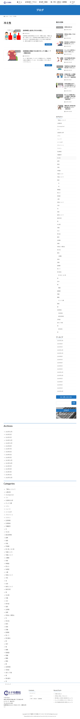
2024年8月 (59, 356)
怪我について (60, 202)
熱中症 (58, 234)
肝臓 (58, 262)
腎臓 (58, 294)
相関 (58, 243)
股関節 (58, 265)
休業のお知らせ (68, 27)
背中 (58, 281)
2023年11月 (60, 372)
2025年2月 (59, 343)
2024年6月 (59, 362)
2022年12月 (60, 391)
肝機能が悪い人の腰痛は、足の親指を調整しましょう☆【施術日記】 (70, 75)
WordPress (31, 716)
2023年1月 (59, 388)
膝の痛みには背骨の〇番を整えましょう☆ (64, 698)
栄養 (58, 227)
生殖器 (58, 240)
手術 (58, 205)
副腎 (58, 161)
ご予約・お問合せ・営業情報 (36, 698)
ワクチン (59, 148)
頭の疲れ (60, 329)
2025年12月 (60, 340)
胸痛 (59, 287)
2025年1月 (59, 347)
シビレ (58, 135)
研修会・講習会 (61, 246)
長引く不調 (60, 322)
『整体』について (61, 120)
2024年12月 (60, 350)
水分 (58, 230)
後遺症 (58, 196)
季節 (58, 180)
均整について (60, 177)
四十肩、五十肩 (62, 275)
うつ (58, 129)
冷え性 (58, 158)
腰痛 (58, 297)
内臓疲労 (59, 154)
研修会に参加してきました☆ (61, 696)
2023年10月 (60, 375)
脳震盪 (58, 291)
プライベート (60, 145)
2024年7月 (59, 359)
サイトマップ (8, 684)
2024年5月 (59, 366)
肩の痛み (59, 272)
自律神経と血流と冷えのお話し (33, 30)
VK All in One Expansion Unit (50, 716)
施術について (60, 215)
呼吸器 (58, 170)
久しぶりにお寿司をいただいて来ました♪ (64, 700)
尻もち (58, 192)
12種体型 (59, 123)
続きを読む (48, 44)
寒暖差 (58, 189)
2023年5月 (59, 378)
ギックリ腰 (61, 300)
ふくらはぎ (60, 142)
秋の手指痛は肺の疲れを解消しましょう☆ (64, 702)
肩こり (58, 268)
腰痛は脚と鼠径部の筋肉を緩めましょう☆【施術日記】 (69, 107)
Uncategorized (60, 126)
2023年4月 (59, 381)
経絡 (58, 259)
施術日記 (59, 218)
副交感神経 (61, 316)
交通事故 (59, 151)
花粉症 (58, 319)
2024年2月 (59, 369)
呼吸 (58, 167)
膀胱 (58, 303)
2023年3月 (59, 385)
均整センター (60, 173)
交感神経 (60, 313)
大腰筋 (60, 256)
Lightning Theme (39, 716)
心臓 (58, 199)
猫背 (58, 237)
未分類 (58, 224)
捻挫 (58, 211)
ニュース (59, 139)
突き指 (58, 249)
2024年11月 (60, 353)
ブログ (31, 696)
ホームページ (32, 693)
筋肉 (58, 253)
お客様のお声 (60, 132)
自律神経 (59, 310)
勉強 (58, 164)
